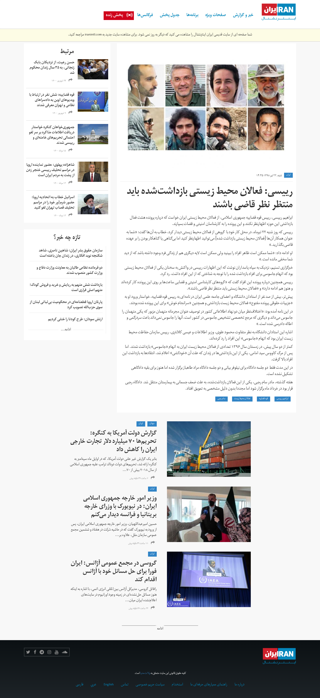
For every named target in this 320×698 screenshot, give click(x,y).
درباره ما (239, 685)
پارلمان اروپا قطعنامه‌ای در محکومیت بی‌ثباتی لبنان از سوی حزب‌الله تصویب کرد (66, 305)
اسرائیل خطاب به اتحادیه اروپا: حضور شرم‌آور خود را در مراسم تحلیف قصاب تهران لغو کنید (53, 203)
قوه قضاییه (263, 399)
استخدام (177, 685)
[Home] (276, 12)
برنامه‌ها (192, 15)
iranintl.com (93, 35)
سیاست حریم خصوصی (150, 685)
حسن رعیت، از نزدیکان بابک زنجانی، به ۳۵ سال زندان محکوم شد (52, 68)
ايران (288, 175)
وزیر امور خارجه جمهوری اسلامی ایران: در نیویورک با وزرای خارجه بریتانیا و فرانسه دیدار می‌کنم (120, 507)
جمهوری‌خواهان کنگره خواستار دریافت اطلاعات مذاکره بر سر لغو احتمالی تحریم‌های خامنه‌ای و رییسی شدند (51, 135)
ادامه (160, 629)
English (109, 685)
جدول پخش (170, 15)
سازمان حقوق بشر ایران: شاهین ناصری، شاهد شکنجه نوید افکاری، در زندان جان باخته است (71, 253)
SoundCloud (64, 652)
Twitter (28, 652)
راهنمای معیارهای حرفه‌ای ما (208, 685)
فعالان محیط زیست (242, 399)
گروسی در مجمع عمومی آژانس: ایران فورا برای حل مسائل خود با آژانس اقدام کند (114, 572)
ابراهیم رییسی (282, 399)
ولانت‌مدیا (145, 673)
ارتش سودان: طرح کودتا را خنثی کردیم (75, 320)
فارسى (79, 685)
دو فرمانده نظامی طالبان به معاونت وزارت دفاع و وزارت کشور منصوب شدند (70, 270)
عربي (93, 685)
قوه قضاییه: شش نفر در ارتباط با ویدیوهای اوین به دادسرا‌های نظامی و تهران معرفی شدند (51, 100)
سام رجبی (221, 399)
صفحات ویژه (215, 15)
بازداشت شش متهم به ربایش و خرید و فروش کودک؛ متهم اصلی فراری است (66, 288)
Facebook (35, 652)
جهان (152, 423)
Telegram (42, 652)
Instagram (49, 652)
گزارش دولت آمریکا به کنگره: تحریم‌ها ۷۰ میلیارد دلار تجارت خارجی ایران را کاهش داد (113, 442)
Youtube (56, 652)
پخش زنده (114, 15)
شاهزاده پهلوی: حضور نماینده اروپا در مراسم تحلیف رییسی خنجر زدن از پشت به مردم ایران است (50, 170)
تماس (124, 685)
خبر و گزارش (243, 15)
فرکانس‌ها (145, 15)
